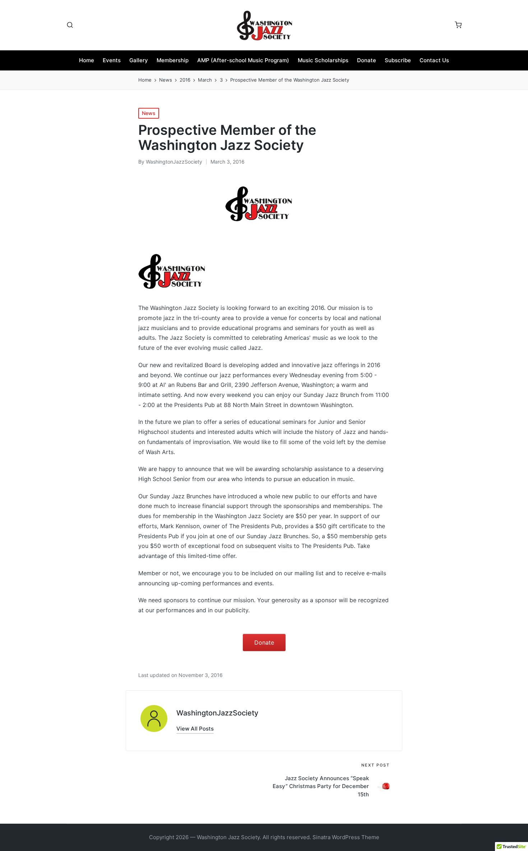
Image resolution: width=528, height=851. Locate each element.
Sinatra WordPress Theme (345, 837)
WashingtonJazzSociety (217, 713)
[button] (195, 728)
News (149, 113)
